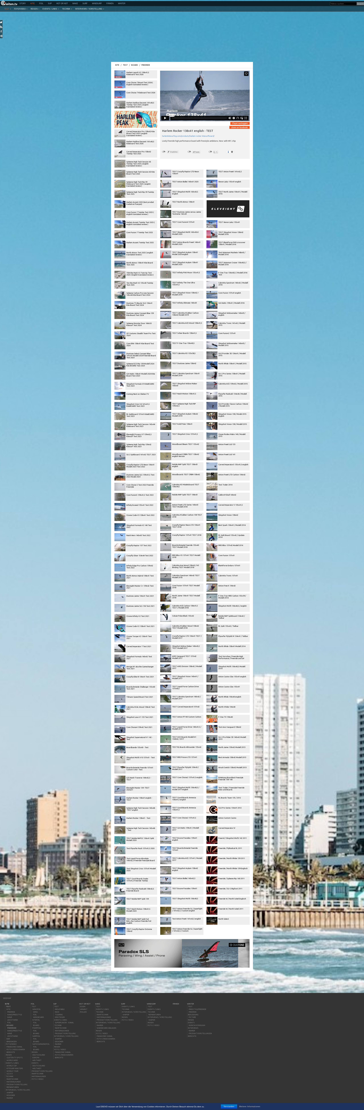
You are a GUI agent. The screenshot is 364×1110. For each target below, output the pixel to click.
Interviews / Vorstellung (88, 9)
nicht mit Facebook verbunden (163, 152)
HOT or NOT (62, 3)
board (134, 65)
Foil (41, 3)
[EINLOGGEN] (1, 36)
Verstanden (229, 1106)
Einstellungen (232, 152)
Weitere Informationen (249, 1106)
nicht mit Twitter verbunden (189, 152)
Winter (121, 3)
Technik (66, 9)
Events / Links (50, 9)
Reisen (34, 9)
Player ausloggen (240, 123)
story (22, 3)
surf (84, 3)
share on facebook (239, 127)
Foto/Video (20, 9)
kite (32, 3)
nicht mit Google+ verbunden (210, 152)
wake (75, 3)
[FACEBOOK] (1, 31)
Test (6, 9)
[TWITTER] (1, 22)
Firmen (109, 3)
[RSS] (1, 27)
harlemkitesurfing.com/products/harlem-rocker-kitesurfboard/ (188, 136)
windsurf (97, 3)
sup (50, 3)
